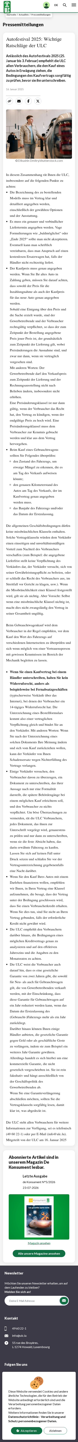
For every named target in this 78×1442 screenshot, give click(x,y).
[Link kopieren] (10, 101)
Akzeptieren (29, 1430)
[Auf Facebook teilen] (29, 101)
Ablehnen (55, 1430)
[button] (64, 1300)
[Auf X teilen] (38, 101)
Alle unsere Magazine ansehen (39, 1253)
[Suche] (64, 5)
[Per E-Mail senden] (19, 101)
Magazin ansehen (39, 1243)
